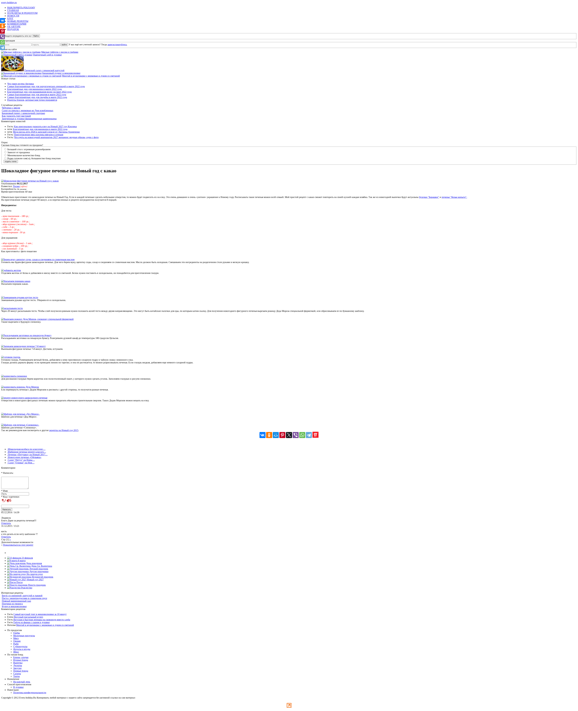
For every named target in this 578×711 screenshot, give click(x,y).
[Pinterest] (282, 435)
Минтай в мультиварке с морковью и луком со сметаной (91, 76)
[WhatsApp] (302, 435)
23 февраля (27, 558)
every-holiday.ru (9, 2)
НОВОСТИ (13, 15)
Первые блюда (20, 671)
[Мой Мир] (276, 435)
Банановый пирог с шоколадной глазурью (23, 113)
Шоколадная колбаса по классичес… (26, 449)
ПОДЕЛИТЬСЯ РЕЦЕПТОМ (22, 13)
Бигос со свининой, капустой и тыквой (22, 595)
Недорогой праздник (42, 577)
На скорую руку (34, 574)
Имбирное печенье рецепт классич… (26, 452)
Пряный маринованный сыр (16, 601)
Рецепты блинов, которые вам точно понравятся (32, 100)
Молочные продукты (24, 635)
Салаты (17, 673)
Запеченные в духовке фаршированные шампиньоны (29, 118)
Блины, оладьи (20, 657)
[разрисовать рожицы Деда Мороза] (20, 387)
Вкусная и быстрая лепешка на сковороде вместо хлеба (41, 619)
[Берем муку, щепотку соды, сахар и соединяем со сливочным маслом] (38, 259)
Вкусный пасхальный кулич (28, 617)
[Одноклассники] (269, 435)
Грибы (16, 633)
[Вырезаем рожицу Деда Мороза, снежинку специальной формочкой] (37, 319)
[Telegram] (309, 435)
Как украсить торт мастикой (16, 116)
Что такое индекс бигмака (20, 83)
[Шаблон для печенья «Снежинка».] (20, 425)
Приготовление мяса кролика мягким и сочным (38, 134)
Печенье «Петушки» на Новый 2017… (27, 454)
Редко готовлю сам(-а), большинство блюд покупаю (34, 158)
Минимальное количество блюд (23, 155)
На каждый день (21, 681)
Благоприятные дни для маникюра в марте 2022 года (34, 89)
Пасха (19, 582)
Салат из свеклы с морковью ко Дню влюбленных (27, 110)
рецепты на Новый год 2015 (63, 430)
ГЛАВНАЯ (13, 10)
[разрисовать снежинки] (14, 376)
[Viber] (296, 435)
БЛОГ (10, 18)
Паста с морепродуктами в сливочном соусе (24, 598)
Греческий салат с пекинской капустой (44, 70)
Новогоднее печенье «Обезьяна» (24, 457)
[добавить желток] (11, 270)
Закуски (17, 668)
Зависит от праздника (18, 152)
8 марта (21, 560)
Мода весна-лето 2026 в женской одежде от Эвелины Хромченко (46, 132)
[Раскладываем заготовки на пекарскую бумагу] (26, 335)
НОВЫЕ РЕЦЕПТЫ (17, 21)
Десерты (17, 665)
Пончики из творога (12, 603)
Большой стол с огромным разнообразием (28, 149)
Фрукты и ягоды (21, 649)
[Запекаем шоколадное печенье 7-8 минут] (23, 346)
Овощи (17, 641)
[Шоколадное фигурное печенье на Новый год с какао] (30, 181)
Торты (16, 676)
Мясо (16, 638)
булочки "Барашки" (429, 197)
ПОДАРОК (13, 29)
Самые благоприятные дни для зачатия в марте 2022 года (36, 94)
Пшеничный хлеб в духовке (47, 54)
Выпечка (17, 662)
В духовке (18, 687)
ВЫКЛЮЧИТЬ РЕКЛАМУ (21, 7)
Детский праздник (38, 568)
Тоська (16, 186)
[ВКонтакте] (262, 435)
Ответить (6, 523)
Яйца (16, 652)
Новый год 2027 (35, 579)
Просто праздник (36, 585)
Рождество (26, 587)
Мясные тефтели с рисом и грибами (59, 52)
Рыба (16, 643)
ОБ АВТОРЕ (14, 26)
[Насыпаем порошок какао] (15, 281)
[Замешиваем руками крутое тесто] (19, 297)
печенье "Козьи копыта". (454, 197)
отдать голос (11, 161)
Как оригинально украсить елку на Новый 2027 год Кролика (45, 126)
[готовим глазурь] (10, 357)
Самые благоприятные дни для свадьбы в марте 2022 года (37, 97)
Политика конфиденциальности (29, 692)
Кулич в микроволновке (14, 606)
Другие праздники (38, 571)
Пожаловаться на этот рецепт (18, 545)
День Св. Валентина (41, 566)
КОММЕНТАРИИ (16, 24)
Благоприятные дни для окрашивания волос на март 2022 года (39, 92)
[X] (289, 435)
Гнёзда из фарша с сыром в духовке (31, 622)
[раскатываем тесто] (12, 308)
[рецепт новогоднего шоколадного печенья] (24, 397)
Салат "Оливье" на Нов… (20, 462)
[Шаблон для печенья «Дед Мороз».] (20, 414)
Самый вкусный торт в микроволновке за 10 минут (40, 614)
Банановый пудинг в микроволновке (61, 73)
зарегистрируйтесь (117, 44)
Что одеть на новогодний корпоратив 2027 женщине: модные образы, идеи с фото (56, 137)
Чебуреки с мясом (11, 107)
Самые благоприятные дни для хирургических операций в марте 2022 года (46, 86)
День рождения (33, 563)
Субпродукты (20, 646)
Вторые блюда (20, 660)
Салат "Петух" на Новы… (21, 460)
